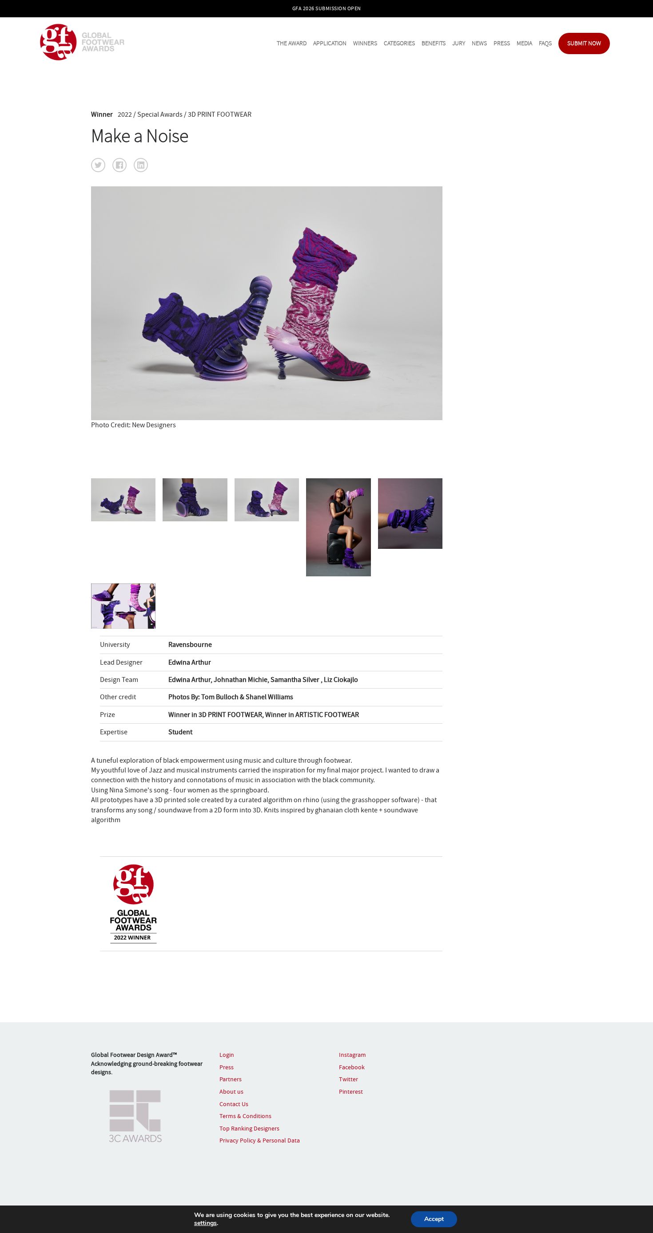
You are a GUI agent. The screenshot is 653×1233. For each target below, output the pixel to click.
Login (226, 1055)
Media (524, 43)
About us (231, 1091)
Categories (399, 43)
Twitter (348, 1079)
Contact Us (233, 1104)
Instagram (352, 1055)
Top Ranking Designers (249, 1128)
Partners (230, 1079)
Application (329, 43)
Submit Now (584, 43)
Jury (458, 43)
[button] (98, 165)
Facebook (352, 1067)
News (479, 43)
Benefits (434, 43)
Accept (434, 1219)
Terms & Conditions (245, 1116)
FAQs (545, 43)
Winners (365, 43)
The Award (292, 43)
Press (502, 43)
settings (205, 1223)
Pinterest (351, 1091)
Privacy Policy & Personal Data (259, 1140)
